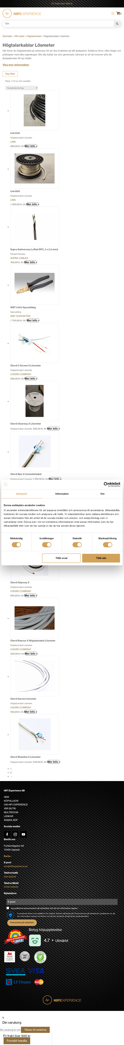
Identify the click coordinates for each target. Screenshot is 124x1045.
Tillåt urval (61, 558)
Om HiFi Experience (16, 804)
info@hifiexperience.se (15, 866)
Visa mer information (16, 64)
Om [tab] (102, 493)
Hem (6, 797)
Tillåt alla (101, 558)
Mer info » (31, 146)
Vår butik (10, 808)
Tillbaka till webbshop (35, 1029)
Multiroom (11, 812)
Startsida (7, 36)
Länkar (8, 816)
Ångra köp (11, 820)
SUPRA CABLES (19, 258)
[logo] (22, 13)
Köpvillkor (11, 800)
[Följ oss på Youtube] (23, 834)
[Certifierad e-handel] (40, 957)
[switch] (46, 544)
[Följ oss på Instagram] (15, 834)
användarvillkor (82, 916)
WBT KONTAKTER (20, 316)
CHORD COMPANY (20, 374)
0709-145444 (11, 886)
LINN (13, 141)
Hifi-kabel (19, 36)
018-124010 (10, 876)
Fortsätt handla (17, 1041)
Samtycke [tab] (21, 493)
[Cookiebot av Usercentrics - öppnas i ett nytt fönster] (106, 484)
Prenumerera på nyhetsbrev (22, 922)
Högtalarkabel (34, 36)
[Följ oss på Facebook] (7, 834)
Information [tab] (62, 493)
